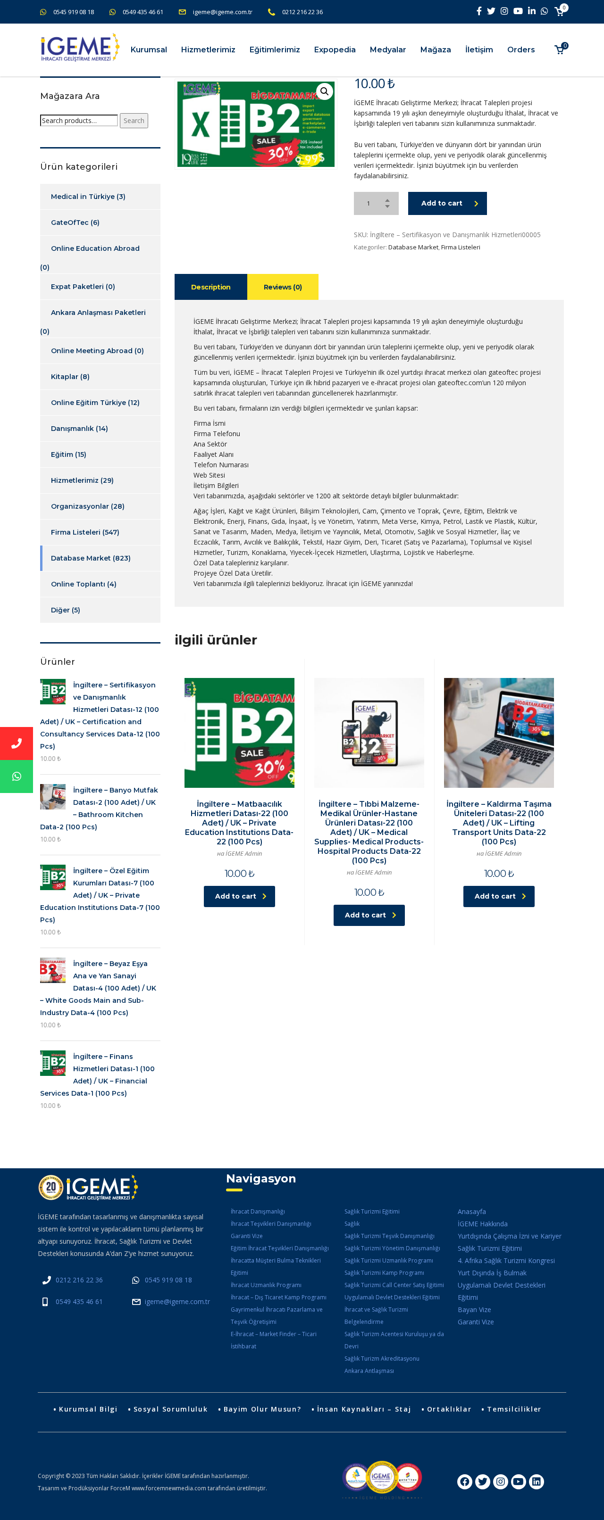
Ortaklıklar (449, 1408)
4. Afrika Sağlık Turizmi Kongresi (506, 1260)
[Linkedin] (536, 1481)
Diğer (60, 610)
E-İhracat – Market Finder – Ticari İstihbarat (274, 1340)
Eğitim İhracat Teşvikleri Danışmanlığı (280, 1248)
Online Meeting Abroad (92, 351)
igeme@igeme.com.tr (222, 12)
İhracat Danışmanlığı (258, 1211)
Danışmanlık (72, 428)
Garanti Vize (247, 1236)
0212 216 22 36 (302, 12)
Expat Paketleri (77, 286)
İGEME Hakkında (483, 1223)
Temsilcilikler (514, 1408)
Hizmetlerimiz (208, 49)
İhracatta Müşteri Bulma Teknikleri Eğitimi (276, 1266)
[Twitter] (482, 1481)
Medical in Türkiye (83, 196)
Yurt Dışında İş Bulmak (492, 1272)
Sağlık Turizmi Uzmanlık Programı (388, 1260)
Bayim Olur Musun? (263, 1408)
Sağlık (352, 1224)
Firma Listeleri (460, 247)
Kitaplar (64, 376)
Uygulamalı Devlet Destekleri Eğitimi (392, 1297)
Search (134, 120)
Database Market (413, 247)
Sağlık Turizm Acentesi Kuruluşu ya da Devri (394, 1340)
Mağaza (435, 49)
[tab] (211, 287)
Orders (521, 49)
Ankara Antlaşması (369, 1371)
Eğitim (62, 454)
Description (211, 287)
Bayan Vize (474, 1309)
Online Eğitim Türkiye (88, 402)
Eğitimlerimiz (275, 49)
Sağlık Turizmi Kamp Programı (384, 1273)
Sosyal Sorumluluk (171, 1408)
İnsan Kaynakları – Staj (364, 1408)
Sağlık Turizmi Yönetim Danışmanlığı (392, 1248)
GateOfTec (70, 222)
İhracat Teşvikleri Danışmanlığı (271, 1224)
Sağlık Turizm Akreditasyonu (381, 1359)
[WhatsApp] (16, 776)
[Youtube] (518, 1481)
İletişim (479, 49)
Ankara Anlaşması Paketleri (98, 312)
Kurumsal (149, 49)
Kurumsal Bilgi (88, 1408)
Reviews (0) (283, 287)
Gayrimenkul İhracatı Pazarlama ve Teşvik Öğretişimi (277, 1315)
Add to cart (441, 203)
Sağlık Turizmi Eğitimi (372, 1211)
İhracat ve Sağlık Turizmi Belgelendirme (376, 1315)
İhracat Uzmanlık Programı (266, 1285)
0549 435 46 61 (143, 12)
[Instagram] (500, 1481)
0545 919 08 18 (73, 12)
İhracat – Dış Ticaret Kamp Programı (279, 1297)
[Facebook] (464, 1481)
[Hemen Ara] (16, 743)
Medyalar (388, 49)
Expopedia (335, 49)
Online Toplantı (78, 584)
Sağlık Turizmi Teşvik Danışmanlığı (389, 1236)
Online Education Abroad (95, 248)
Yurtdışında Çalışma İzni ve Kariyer (510, 1235)
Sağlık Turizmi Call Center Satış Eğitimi (394, 1285)
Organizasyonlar (80, 506)
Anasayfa (472, 1211)
